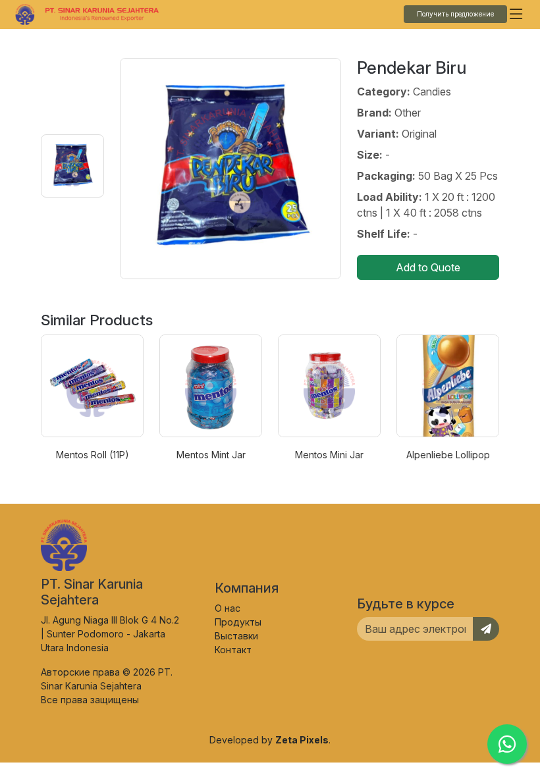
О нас (227, 608)
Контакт (233, 649)
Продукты (238, 622)
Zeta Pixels (302, 739)
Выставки (236, 635)
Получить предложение (455, 14)
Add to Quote (428, 267)
